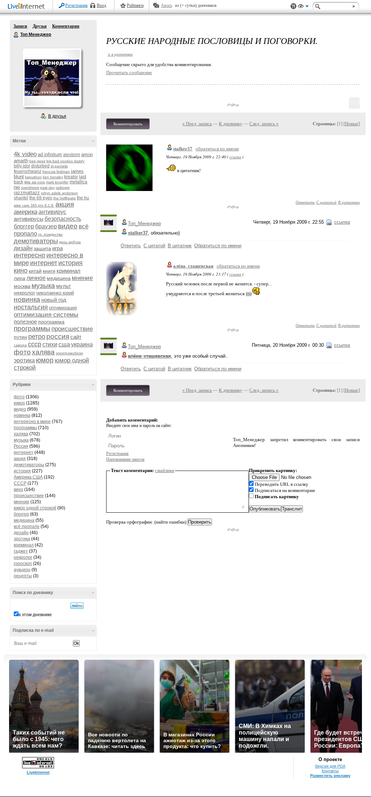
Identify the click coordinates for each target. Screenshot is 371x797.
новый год (53, 300)
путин (20, 337)
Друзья (40, 26)
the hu (83, 197)
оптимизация (63, 307)
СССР (20, 483)
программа (51, 322)
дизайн (23, 248)
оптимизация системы (46, 314)
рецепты (23, 575)
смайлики (164, 470)
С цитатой (326, 202)
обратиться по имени (217, 148)
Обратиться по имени (217, 245)
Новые (351, 123)
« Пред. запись (197, 123)
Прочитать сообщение (129, 72)
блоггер (24, 226)
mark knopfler (57, 182)
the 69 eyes (40, 197)
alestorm (71, 154)
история (70, 263)
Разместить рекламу (330, 775)
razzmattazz (27, 192)
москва (22, 286)
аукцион (22, 569)
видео (68, 226)
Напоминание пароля (125, 459)
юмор (45, 360)
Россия (21, 446)
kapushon (33, 177)
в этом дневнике (35, 614)
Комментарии (65, 26)
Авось (166, 5)
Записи (20, 26)
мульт (63, 286)
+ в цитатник (120, 54)
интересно (29, 255)
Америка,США (28, 477)
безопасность (63, 219)
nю (17, 187)
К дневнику (230, 123)
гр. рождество (50, 234)
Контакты (330, 771)
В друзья (57, 116)
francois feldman (56, 172)
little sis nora (34, 182)
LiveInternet (27, 7)
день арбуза (70, 242)
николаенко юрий (55, 293)
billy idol (22, 165)
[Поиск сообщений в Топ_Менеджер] (77, 605)
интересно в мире (32, 421)
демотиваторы (36, 241)
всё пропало (26, 526)
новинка (27, 299)
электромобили (69, 353)
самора (20, 345)
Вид (303, 7)
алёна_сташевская (193, 266)
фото (22, 352)
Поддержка (293, 6)
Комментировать (127, 124)
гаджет (21, 551)
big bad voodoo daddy (65, 161)
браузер (46, 226)
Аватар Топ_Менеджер (52, 77)
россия (57, 336)
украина (82, 344)
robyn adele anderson (59, 193)
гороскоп (23, 563)
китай (35, 271)
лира (19, 278)
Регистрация (76, 5)
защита (42, 248)
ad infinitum (50, 154)
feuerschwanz (27, 171)
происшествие (72, 328)
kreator (71, 176)
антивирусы (28, 219)
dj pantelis (59, 166)
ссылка (235, 156)
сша (64, 344)
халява (43, 352)
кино (21, 270)
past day (47, 188)
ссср (34, 344)
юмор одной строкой (35, 508)
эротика (24, 360)
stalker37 (182, 148)
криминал (68, 271)
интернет (43, 263)
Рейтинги (135, 5)
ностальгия (31, 307)
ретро (36, 336)
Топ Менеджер (16, 35)
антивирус (52, 212)
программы (32, 328)
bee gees (37, 161)
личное (36, 278)
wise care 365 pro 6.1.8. (34, 205)
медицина (59, 278)
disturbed (40, 165)
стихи (49, 344)
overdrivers (30, 188)
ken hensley (53, 177)
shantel (21, 197)
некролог (24, 293)
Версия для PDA (330, 766)
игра (57, 248)
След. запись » (264, 123)
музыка (43, 285)
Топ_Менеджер (144, 223)
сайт (76, 337)
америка (25, 211)
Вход (101, 5)
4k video (25, 154)
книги (49, 271)
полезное (25, 321)
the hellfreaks (64, 198)
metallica (78, 181)
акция (64, 204)
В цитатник (349, 202)
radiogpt (63, 188)
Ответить (305, 202)
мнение (82, 278)
